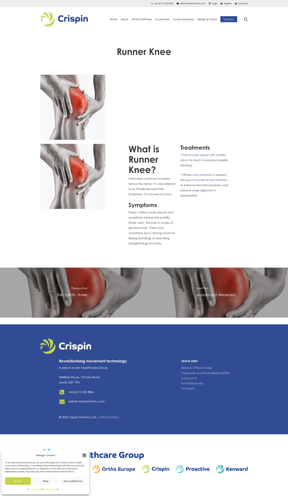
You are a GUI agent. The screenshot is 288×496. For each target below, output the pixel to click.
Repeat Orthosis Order (196, 368)
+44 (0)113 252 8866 (81, 392)
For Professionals (192, 383)
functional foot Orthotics (211, 180)
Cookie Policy (37, 489)
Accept (18, 481)
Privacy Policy (52, 489)
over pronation (202, 175)
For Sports (187, 388)
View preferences (73, 481)
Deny (45, 481)
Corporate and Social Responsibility (205, 373)
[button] (84, 455)
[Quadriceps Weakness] (216, 293)
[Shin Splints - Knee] (72, 293)
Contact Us (189, 378)
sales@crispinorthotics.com (86, 401)
